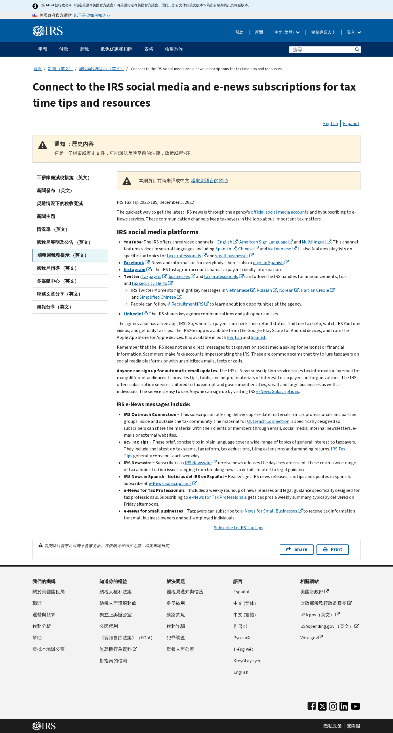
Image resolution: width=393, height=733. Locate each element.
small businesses (232, 256)
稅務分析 (42, 626)
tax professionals (184, 256)
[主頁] (48, 28)
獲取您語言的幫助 (209, 181)
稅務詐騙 (176, 626)
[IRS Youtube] (355, 705)
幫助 (239, 32)
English (330, 123)
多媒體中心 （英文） (58, 281)
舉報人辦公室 (180, 649)
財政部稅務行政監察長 (323, 603)
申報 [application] (42, 49)
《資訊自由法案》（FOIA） (127, 638)
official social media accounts (280, 212)
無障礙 (353, 726)
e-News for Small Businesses (269, 511)
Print (336, 549)
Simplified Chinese (158, 297)
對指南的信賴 (113, 661)
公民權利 (109, 626)
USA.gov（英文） (317, 615)
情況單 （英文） (53, 229)
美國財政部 (311, 592)
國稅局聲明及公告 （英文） (65, 242)
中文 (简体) (244, 603)
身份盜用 (176, 603)
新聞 (259, 32)
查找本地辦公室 (49, 649)
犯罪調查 (176, 638)
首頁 (38, 69)
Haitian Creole (315, 290)
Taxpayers (151, 276)
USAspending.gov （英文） (327, 626)
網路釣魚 (176, 615)
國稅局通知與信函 (185, 592)
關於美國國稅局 (49, 592)
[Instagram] (333, 705)
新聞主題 (46, 216)
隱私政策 (332, 726)
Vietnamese (279, 249)
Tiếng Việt (243, 649)
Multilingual (314, 242)
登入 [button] (351, 32)
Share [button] (300, 549)
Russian (264, 290)
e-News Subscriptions (277, 391)
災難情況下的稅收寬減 (60, 203)
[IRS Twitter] (322, 705)
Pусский (241, 638)
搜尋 (356, 49)
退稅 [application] (84, 49)
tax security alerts (149, 283)
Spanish (223, 249)
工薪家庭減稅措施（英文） (64, 177)
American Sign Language (263, 242)
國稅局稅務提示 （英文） (101, 69)
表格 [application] (148, 49)
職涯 (37, 603)
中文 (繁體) (284, 32)
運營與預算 (44, 615)
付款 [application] (63, 49)
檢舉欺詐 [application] (174, 49)
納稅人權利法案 (116, 592)
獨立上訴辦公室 (116, 615)
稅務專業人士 (323, 32)
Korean (286, 290)
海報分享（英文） (55, 307)
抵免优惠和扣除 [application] (116, 49)
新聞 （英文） (60, 69)
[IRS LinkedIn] (343, 705)
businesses (179, 276)
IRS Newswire (198, 463)
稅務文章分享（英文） (60, 294)
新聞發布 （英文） (56, 190)
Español (351, 123)
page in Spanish (268, 263)
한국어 (240, 626)
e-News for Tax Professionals (218, 497)
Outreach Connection (268, 421)
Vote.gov (309, 638)
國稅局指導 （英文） (58, 268)
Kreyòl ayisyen (247, 661)
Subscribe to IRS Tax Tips (238, 528)
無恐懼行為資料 (116, 649)
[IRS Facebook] (312, 705)
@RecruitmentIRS (185, 304)
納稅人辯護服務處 (118, 603)
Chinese (246, 249)
